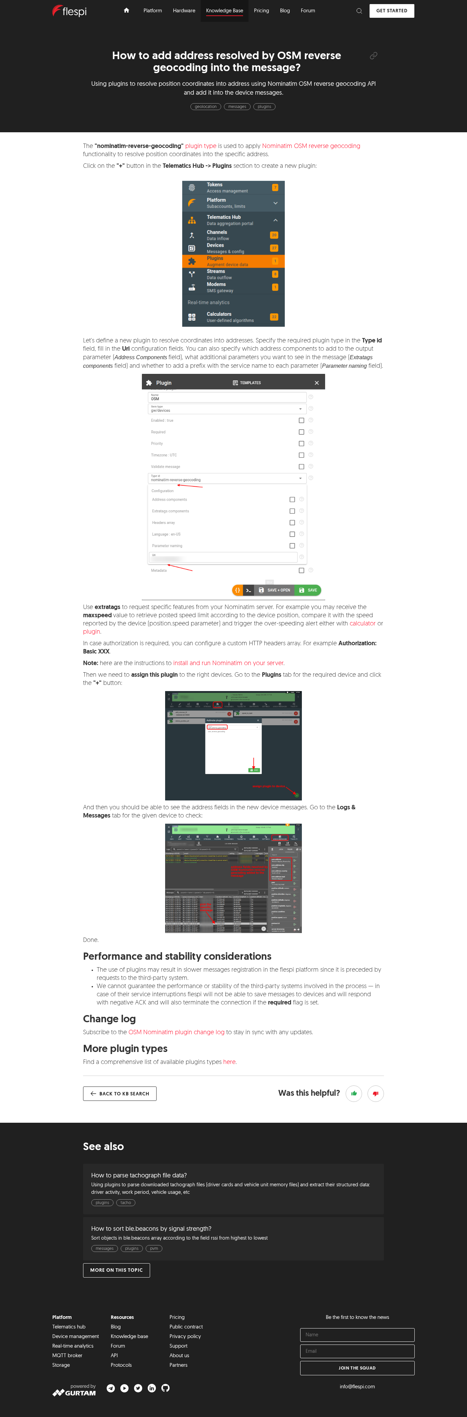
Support (178, 1346)
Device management (75, 1336)
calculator (363, 624)
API (114, 1356)
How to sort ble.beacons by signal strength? (151, 1229)
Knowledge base (129, 1336)
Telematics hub (68, 1327)
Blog (116, 1327)
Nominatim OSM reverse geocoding (311, 147)
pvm (154, 1249)
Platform (62, 1317)
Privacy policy (185, 1336)
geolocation (206, 107)
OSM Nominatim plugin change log (177, 1033)
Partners (178, 1365)
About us (179, 1356)
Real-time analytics (72, 1346)
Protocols (121, 1365)
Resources (122, 1317)
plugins (264, 107)
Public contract (186, 1327)
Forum (118, 1346)
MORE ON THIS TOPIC (116, 1270)
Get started (392, 11)
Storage (61, 1365)
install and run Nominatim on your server (228, 664)
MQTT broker (67, 1356)
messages (237, 107)
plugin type (200, 147)
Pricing (177, 1317)
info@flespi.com (357, 1387)
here (229, 1063)
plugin (91, 632)
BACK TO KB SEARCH (123, 1094)
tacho (126, 1203)
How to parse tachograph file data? (139, 1176)
